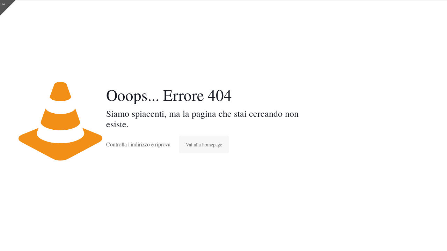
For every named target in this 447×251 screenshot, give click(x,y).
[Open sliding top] (8, 8)
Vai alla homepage (204, 144)
